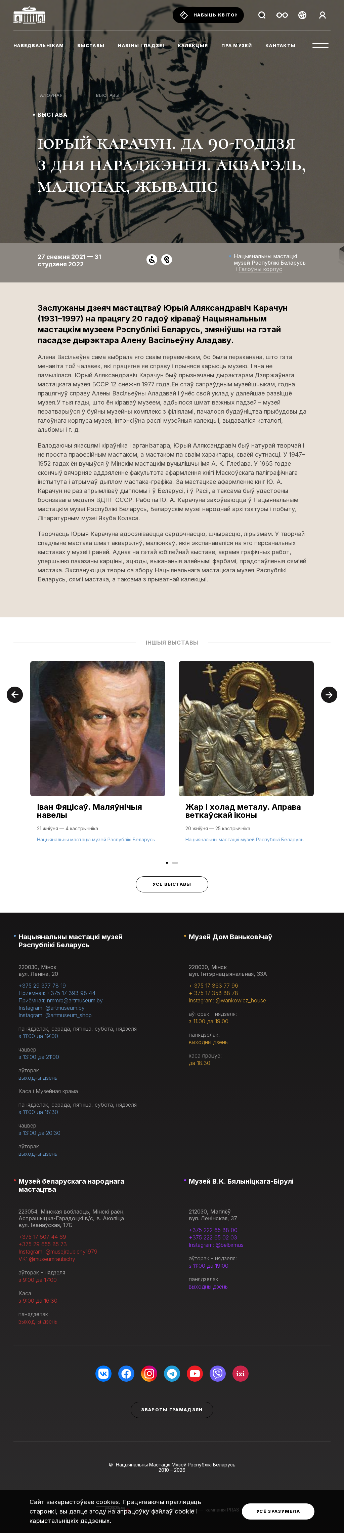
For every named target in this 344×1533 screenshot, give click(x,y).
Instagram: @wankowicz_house (227, 1000)
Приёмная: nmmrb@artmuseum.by (60, 1000)
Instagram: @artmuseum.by (51, 1007)
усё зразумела (278, 1511)
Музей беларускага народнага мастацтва (71, 1185)
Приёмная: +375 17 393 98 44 (56, 993)
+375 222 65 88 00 (213, 1230)
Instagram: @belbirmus (216, 1244)
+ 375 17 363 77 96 (213, 985)
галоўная (50, 95)
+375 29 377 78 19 (42, 985)
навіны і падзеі (141, 45)
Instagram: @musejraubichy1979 (57, 1251)
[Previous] (15, 695)
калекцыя (193, 45)
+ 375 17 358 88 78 (213, 993)
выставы (90, 45)
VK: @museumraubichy (46, 1259)
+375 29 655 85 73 (42, 1244)
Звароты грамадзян (172, 1409)
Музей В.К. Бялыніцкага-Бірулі (241, 1181)
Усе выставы (172, 884)
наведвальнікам (38, 45)
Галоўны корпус (260, 269)
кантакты (280, 45)
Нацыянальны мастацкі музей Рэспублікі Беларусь (70, 941)
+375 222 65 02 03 (213, 1237)
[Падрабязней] (97, 758)
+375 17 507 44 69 (42, 1236)
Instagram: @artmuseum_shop (55, 1015)
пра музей (236, 45)
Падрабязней (57, 838)
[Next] (329, 695)
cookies (107, 1501)
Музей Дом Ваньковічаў (230, 937)
